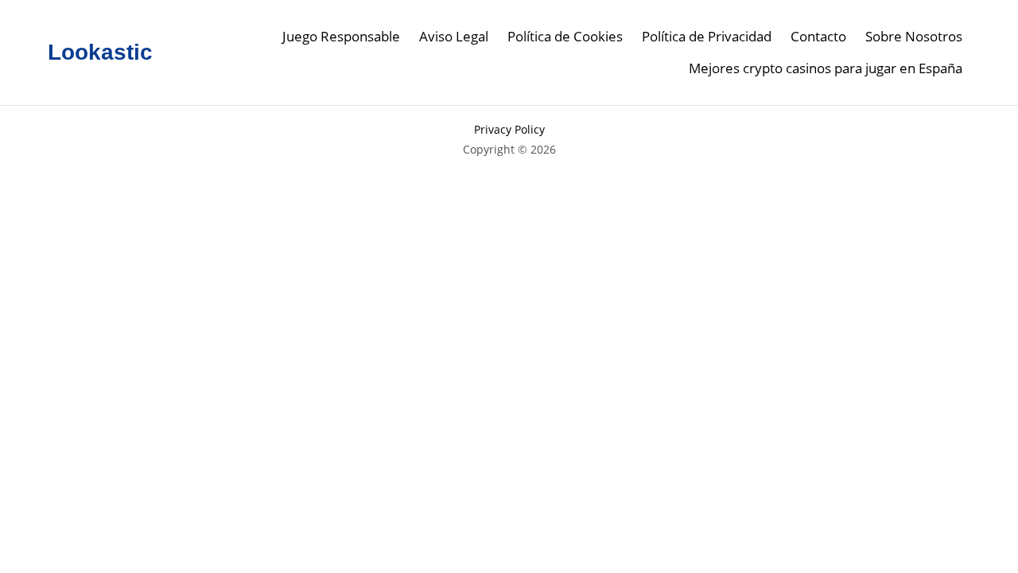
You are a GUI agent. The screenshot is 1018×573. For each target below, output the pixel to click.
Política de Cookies (565, 36)
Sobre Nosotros (913, 36)
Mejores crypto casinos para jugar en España (825, 68)
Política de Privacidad (706, 36)
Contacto (818, 36)
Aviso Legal (453, 36)
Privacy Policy (509, 129)
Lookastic (100, 52)
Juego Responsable (341, 36)
